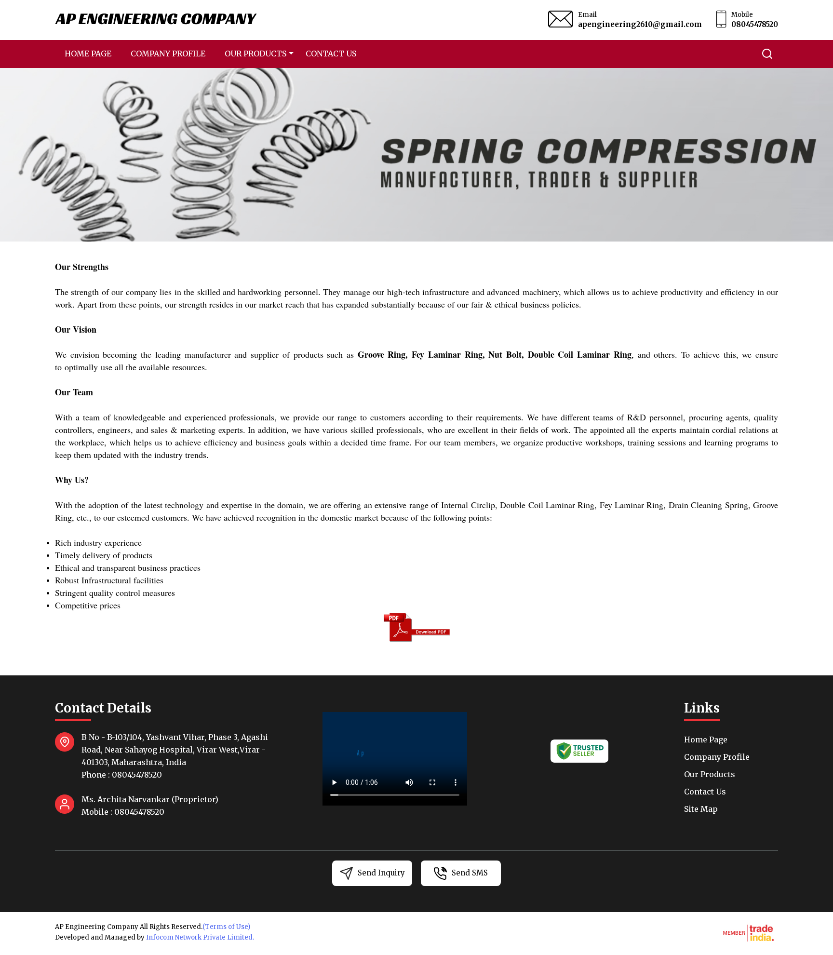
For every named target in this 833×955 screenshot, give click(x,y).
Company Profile (168, 53)
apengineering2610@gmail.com (640, 24)
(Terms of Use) (226, 927)
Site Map (701, 809)
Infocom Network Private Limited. (200, 937)
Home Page (88, 53)
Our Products (255, 53)
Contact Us (331, 53)
